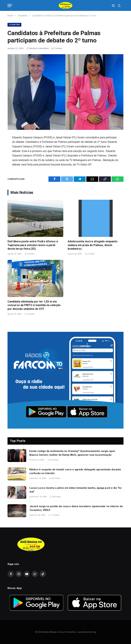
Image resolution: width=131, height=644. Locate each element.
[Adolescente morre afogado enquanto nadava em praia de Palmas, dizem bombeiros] (95, 218)
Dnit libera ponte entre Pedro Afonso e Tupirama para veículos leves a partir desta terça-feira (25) (33, 245)
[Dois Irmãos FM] (65, 5)
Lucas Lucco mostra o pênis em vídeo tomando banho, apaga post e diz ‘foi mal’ (75, 489)
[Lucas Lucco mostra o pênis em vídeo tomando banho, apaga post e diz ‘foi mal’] (17, 492)
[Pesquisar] (113, 5)
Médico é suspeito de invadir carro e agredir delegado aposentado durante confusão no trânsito (75, 471)
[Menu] (10, 5)
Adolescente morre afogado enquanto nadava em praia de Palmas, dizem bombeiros (93, 245)
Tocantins (14, 25)
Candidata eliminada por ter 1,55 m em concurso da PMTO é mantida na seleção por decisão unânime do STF (34, 305)
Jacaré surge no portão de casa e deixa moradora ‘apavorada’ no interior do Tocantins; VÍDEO (76, 508)
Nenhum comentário (39, 48)
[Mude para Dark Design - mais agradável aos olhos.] (119, 5)
